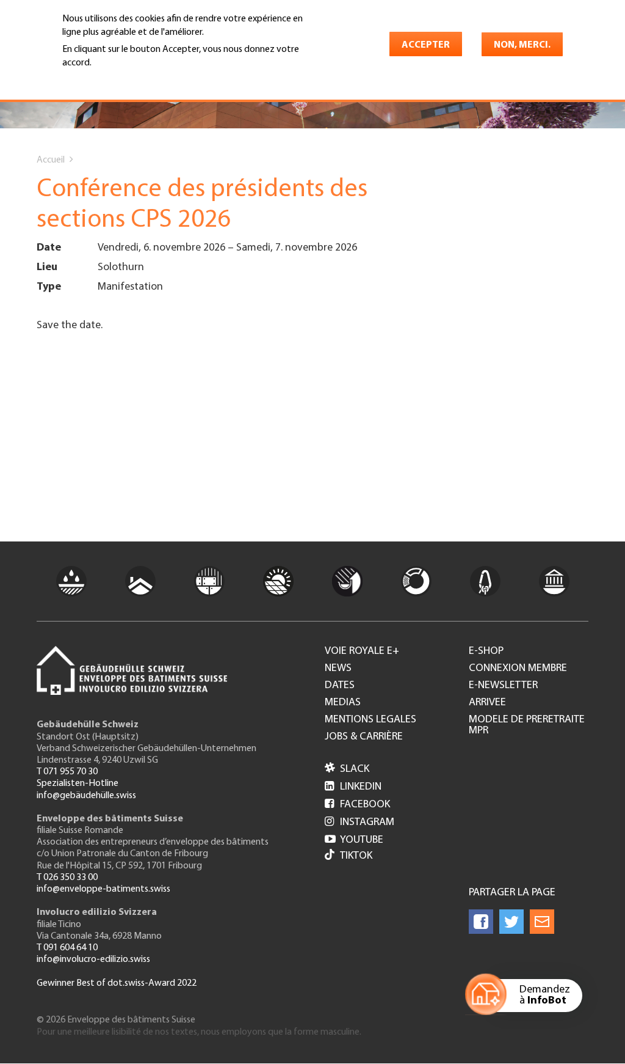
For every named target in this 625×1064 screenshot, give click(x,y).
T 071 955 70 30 (67, 772)
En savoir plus (93, 80)
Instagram (359, 822)
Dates (340, 685)
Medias (343, 702)
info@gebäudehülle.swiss (86, 796)
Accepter (426, 45)
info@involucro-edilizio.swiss (93, 959)
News (338, 668)
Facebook (357, 804)
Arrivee (487, 702)
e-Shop (486, 651)
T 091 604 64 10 (67, 948)
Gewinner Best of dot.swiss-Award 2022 (117, 983)
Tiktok (356, 856)
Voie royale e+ (362, 651)
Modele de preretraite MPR (527, 725)
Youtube (354, 840)
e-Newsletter (503, 685)
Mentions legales (370, 719)
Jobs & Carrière (364, 737)
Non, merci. (522, 45)
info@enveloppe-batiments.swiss (103, 889)
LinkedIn (353, 787)
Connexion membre (518, 668)
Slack (347, 769)
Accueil (51, 160)
